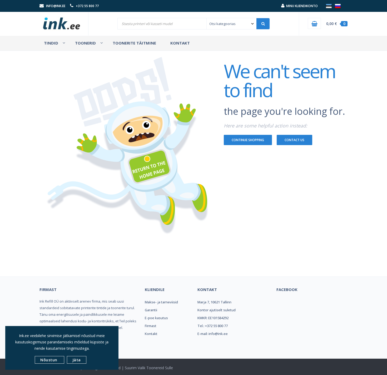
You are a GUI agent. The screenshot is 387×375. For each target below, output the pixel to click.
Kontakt (151, 333)
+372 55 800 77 (87, 6)
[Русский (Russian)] (338, 5)
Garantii (151, 310)
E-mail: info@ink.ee (212, 333)
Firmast (150, 325)
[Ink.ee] (61, 21)
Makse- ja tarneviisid (161, 302)
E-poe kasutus (156, 317)
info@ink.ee (55, 6)
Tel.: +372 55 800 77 (212, 325)
